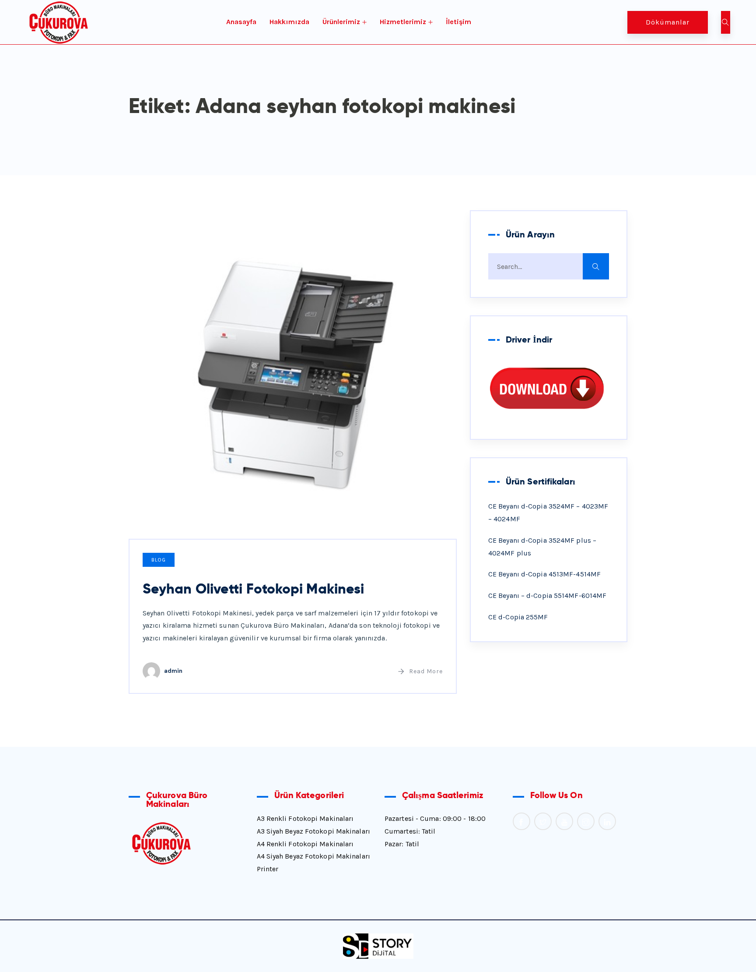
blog (158, 560)
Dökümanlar (668, 22)
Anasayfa (241, 22)
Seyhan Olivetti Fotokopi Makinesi (253, 588)
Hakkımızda (289, 22)
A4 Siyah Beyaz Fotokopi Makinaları (313, 856)
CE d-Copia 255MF (518, 617)
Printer (268, 869)
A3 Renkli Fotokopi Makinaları (305, 818)
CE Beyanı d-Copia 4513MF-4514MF (544, 574)
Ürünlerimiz (341, 22)
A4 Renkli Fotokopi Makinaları (305, 844)
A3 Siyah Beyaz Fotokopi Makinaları (313, 831)
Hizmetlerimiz (403, 22)
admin (173, 671)
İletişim (458, 22)
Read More (426, 671)
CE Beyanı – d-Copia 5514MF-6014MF (547, 595)
